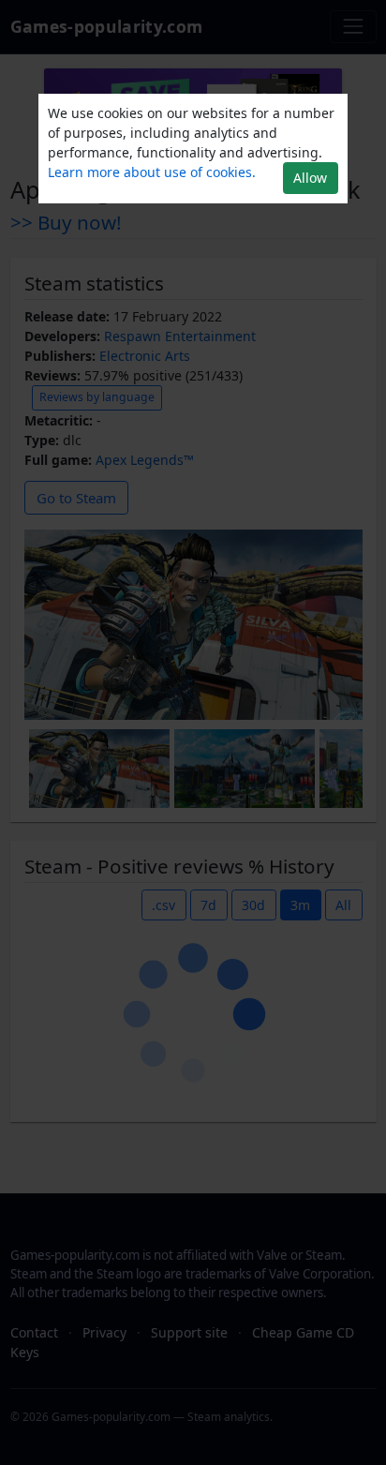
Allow (310, 178)
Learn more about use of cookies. (152, 172)
